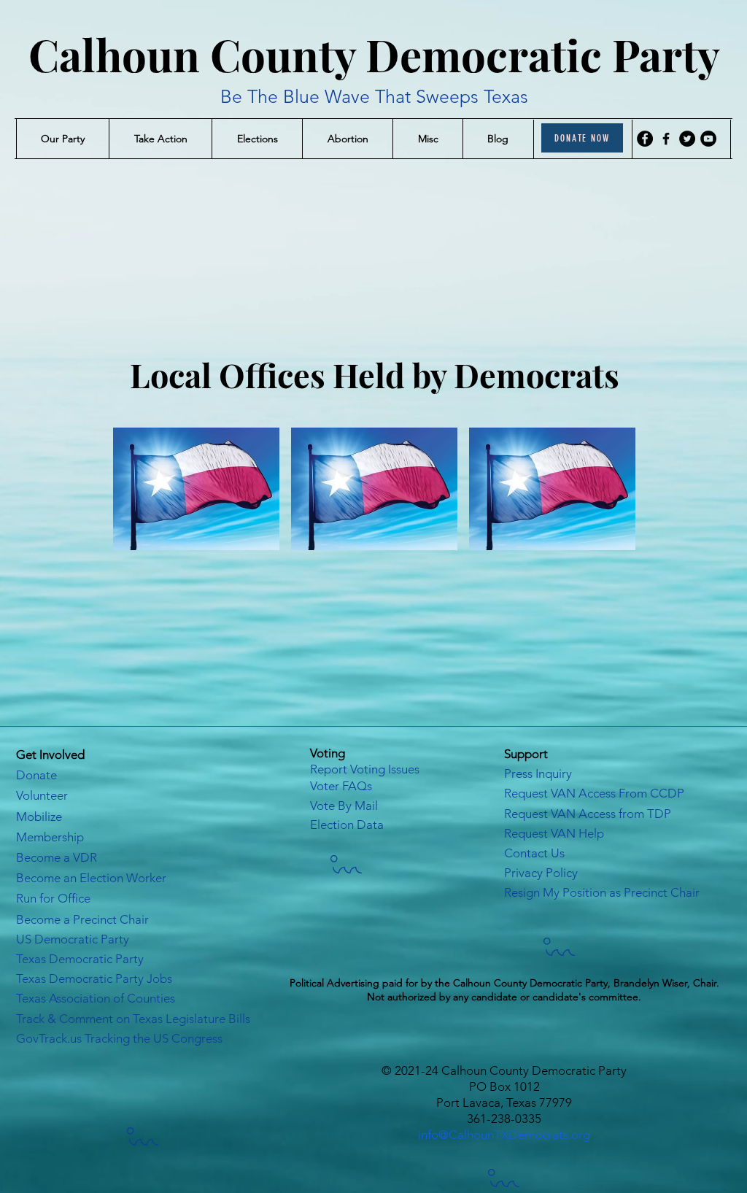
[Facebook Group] (666, 139)
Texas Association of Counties (95, 998)
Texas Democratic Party (80, 958)
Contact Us (534, 853)
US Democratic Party (72, 939)
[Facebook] (645, 139)
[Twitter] (687, 139)
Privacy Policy (541, 872)
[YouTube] (708, 139)
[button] (62, 138)
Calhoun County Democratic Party (374, 54)
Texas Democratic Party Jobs (94, 978)
